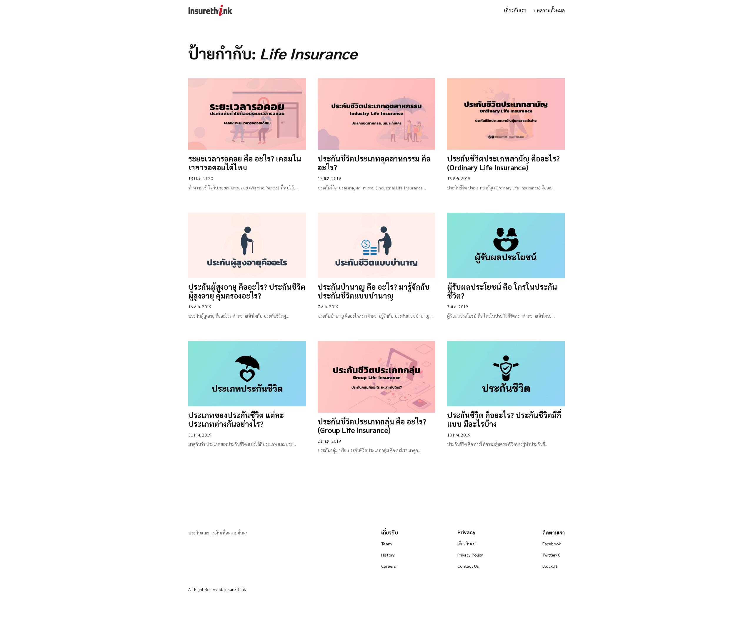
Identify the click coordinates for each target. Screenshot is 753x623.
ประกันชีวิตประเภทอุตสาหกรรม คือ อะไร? (374, 163)
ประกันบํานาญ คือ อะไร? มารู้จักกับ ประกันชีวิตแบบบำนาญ (374, 291)
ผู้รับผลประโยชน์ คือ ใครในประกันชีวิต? (502, 291)
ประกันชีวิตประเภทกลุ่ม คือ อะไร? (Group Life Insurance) (372, 426)
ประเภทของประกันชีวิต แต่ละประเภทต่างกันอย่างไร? (236, 420)
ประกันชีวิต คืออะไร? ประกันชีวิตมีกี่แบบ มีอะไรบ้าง (504, 420)
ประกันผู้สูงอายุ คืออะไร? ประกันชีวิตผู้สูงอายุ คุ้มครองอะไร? (246, 291)
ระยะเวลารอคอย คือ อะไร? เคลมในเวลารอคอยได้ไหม (244, 163)
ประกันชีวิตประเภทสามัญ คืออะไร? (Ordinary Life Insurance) (503, 163)
